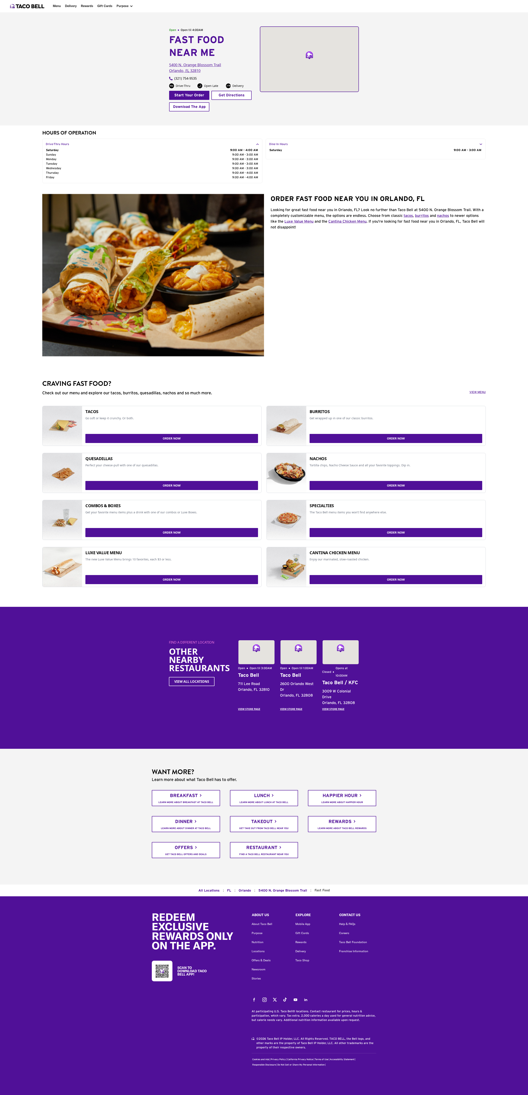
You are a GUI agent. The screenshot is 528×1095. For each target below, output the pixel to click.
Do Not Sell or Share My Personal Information (301, 1065)
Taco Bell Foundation (353, 942)
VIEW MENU (477, 392)
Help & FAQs (347, 924)
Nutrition (257, 942)
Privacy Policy (278, 1059)
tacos (408, 216)
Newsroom (258, 969)
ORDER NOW (172, 438)
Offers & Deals (261, 960)
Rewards (87, 6)
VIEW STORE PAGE (249, 709)
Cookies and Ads (260, 1059)
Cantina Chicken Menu (347, 221)
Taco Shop (302, 960)
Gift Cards (104, 6)
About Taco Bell (262, 924)
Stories (256, 978)
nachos (443, 216)
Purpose (122, 6)
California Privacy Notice (300, 1059)
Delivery (71, 6)
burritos (422, 216)
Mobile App (302, 924)
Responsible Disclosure (264, 1065)
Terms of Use (321, 1059)
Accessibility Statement (342, 1059)
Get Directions (232, 95)
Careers (344, 933)
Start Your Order (189, 95)
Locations (258, 951)
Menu (57, 6)
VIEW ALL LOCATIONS (191, 681)
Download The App (189, 107)
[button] (270, 915)
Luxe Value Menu (299, 221)
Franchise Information (353, 951)
